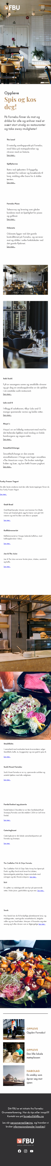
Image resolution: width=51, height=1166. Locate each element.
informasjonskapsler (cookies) (29, 1126)
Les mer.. (11, 155)
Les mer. (7, 843)
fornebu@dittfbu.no (34, 1116)
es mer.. (7, 543)
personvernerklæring (21, 1122)
